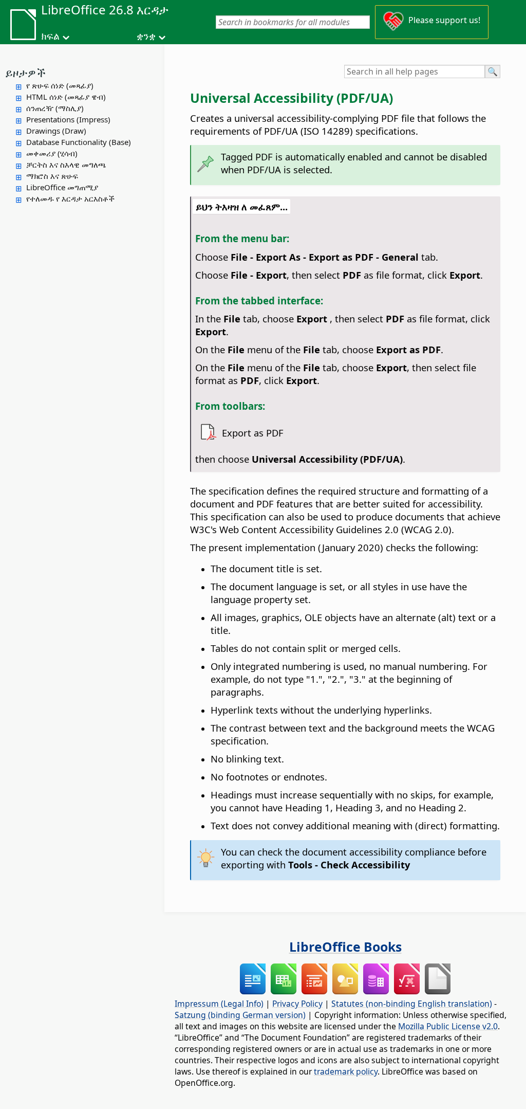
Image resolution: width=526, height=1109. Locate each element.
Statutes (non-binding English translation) (411, 1003)
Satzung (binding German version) (240, 1015)
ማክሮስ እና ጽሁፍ (52, 176)
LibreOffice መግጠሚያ (62, 187)
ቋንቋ (146, 36)
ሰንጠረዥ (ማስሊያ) (55, 108)
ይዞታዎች (25, 72)
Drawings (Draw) (56, 130)
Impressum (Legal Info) (219, 1003)
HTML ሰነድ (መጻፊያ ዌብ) (66, 97)
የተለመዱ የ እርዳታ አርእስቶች (70, 198)
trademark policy (346, 1071)
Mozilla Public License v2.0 (448, 1026)
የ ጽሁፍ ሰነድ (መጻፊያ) (59, 85)
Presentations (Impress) (68, 119)
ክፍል (50, 36)
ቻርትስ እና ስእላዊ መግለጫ (66, 164)
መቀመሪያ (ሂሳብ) (52, 153)
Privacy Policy (297, 1003)
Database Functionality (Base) (78, 142)
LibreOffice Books (345, 946)
